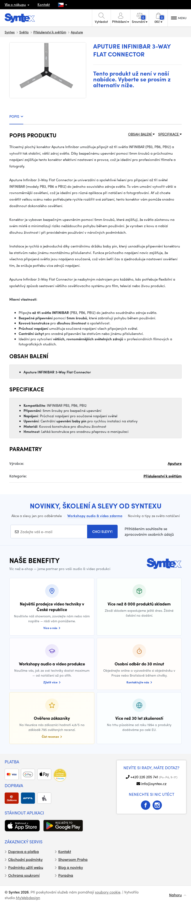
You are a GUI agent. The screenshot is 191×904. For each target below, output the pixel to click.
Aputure (77, 32)
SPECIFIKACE (169, 134)
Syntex (10, 32)
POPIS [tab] (14, 116)
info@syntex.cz (154, 783)
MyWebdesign (28, 897)
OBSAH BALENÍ (140, 134)
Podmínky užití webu (25, 867)
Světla (24, 32)
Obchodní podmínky (25, 859)
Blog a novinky (70, 867)
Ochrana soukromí (24, 875)
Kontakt (44, 4)
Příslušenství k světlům (49, 32)
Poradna (65, 875)
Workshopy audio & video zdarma (94, 515)
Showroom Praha (73, 859)
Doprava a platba (23, 851)
